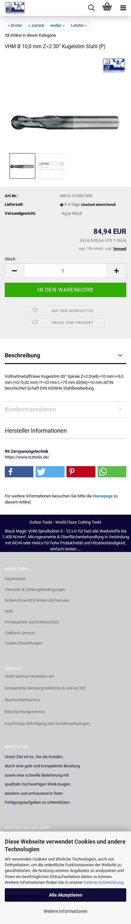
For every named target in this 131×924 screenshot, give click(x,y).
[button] (14, 271)
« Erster (15, 25)
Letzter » (79, 25)
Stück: (10, 259)
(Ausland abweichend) (98, 205)
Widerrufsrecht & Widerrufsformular (37, 600)
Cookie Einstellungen (23, 643)
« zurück (36, 25)
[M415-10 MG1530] (65, 103)
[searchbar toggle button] (91, 8)
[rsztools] (12, 8)
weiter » (57, 25)
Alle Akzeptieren (65, 895)
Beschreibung (22, 355)
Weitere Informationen (65, 911)
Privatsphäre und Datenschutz (32, 622)
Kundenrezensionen (30, 409)
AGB (9, 611)
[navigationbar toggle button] (123, 8)
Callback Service (20, 632)
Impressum (15, 578)
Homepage (103, 496)
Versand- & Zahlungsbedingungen (35, 589)
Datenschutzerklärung (103, 882)
